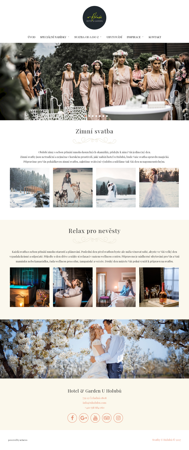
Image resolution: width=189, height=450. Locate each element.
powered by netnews (17, 440)
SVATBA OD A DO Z (86, 37)
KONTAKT (155, 37)
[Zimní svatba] (29, 187)
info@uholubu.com (94, 402)
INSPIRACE (134, 37)
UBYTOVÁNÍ (114, 37)
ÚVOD (31, 37)
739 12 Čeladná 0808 (95, 398)
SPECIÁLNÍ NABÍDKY (53, 37)
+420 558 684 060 (94, 407)
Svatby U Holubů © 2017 (166, 440)
